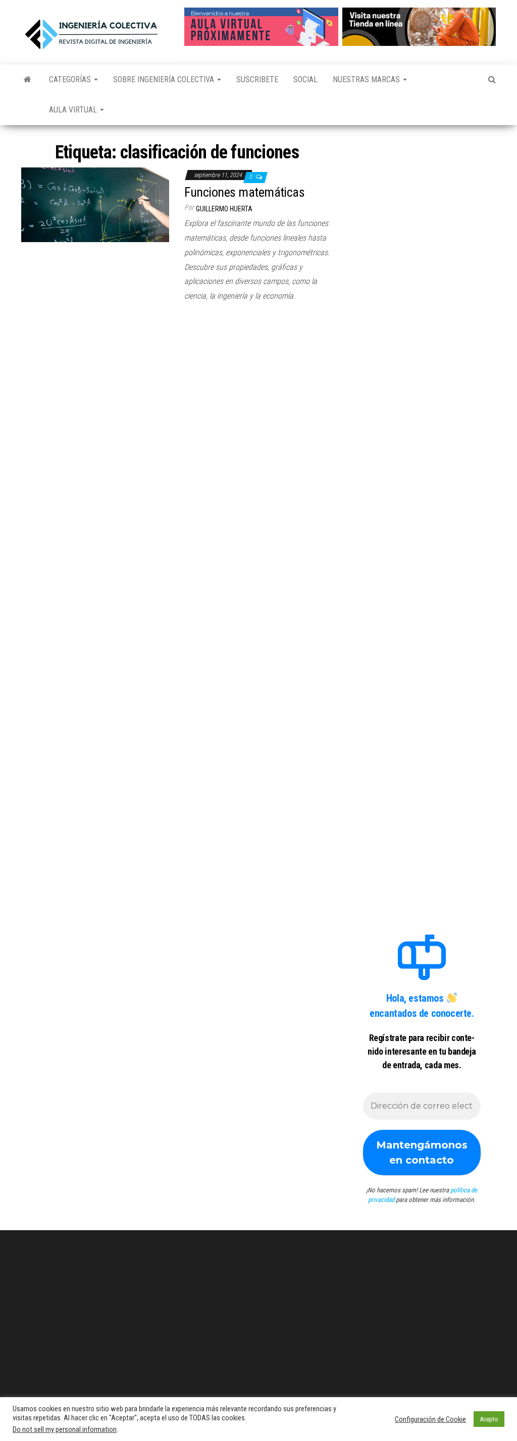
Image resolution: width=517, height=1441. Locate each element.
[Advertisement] (422, 196)
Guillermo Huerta (224, 209)
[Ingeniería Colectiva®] (27, 80)
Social (305, 79)
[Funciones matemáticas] (95, 204)
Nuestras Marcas (367, 79)
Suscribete (257, 79)
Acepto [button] (489, 1419)
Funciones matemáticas (244, 192)
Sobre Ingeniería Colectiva (164, 79)
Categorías (71, 79)
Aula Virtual (74, 109)
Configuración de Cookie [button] (430, 1419)
